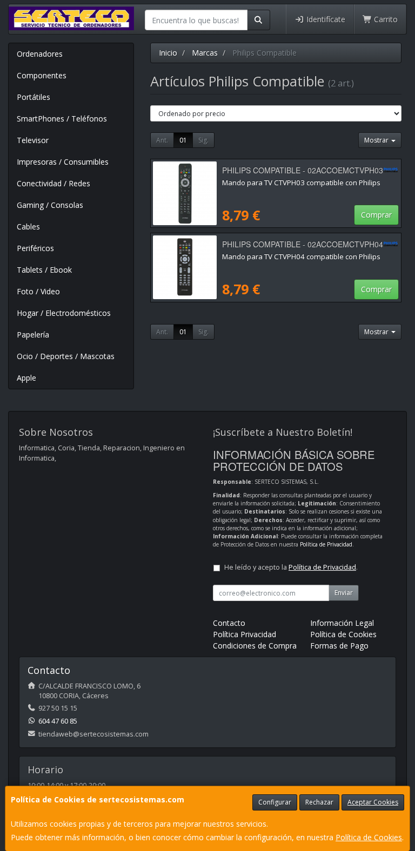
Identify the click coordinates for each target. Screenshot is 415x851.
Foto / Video (38, 291)
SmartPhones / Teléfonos (62, 118)
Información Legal (342, 623)
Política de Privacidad (326, 544)
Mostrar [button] (377, 140)
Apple (26, 378)
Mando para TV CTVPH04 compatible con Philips (301, 256)
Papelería (33, 334)
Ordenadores (40, 54)
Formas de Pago (339, 645)
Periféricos (35, 248)
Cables (28, 226)
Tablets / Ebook (44, 270)
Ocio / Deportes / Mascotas (66, 356)
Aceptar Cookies (372, 802)
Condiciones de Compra (255, 645)
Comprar (376, 215)
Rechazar (319, 802)
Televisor (33, 140)
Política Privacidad (244, 634)
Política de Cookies (369, 837)
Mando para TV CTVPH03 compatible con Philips (301, 182)
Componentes (41, 75)
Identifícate (324, 19)
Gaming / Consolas (50, 205)
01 (183, 140)
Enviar (343, 592)
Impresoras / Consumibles (63, 162)
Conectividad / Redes (53, 183)
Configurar (274, 802)
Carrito (385, 19)
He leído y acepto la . (291, 567)
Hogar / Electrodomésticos (64, 313)
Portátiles (33, 97)
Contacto (229, 623)
